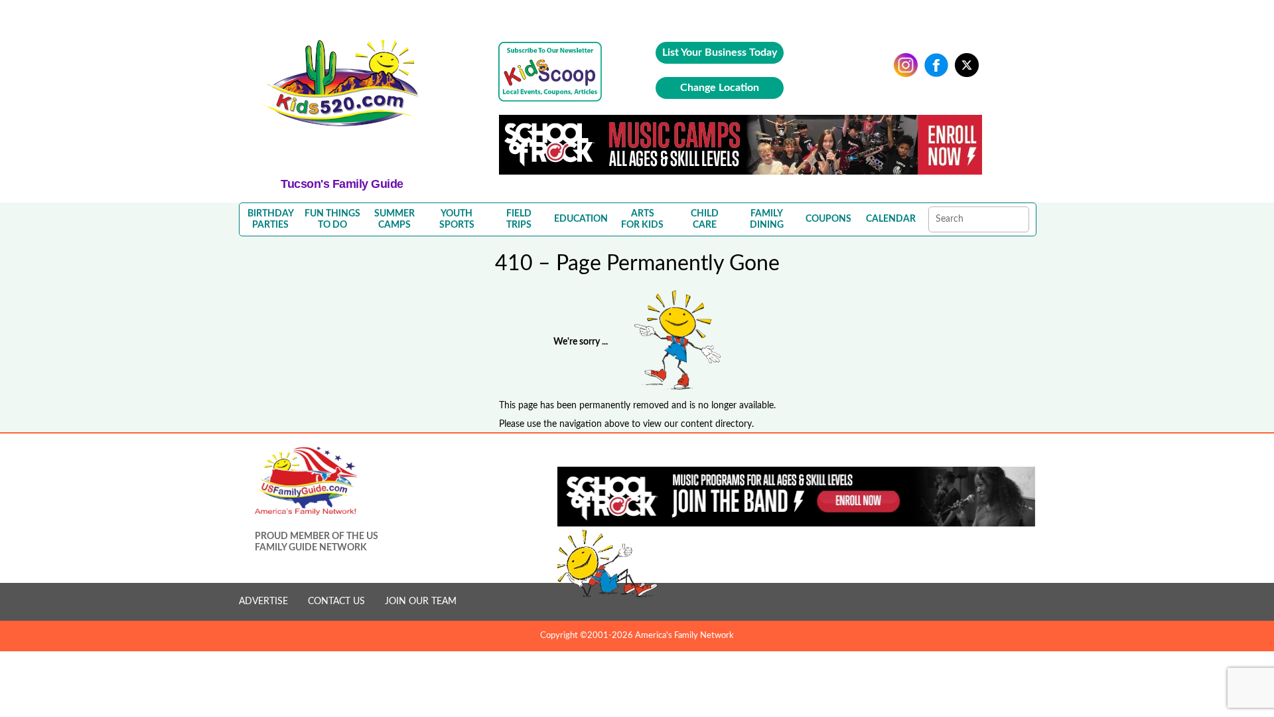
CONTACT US (336, 601)
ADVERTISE (263, 601)
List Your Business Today (719, 52)
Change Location (719, 87)
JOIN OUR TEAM (421, 601)
